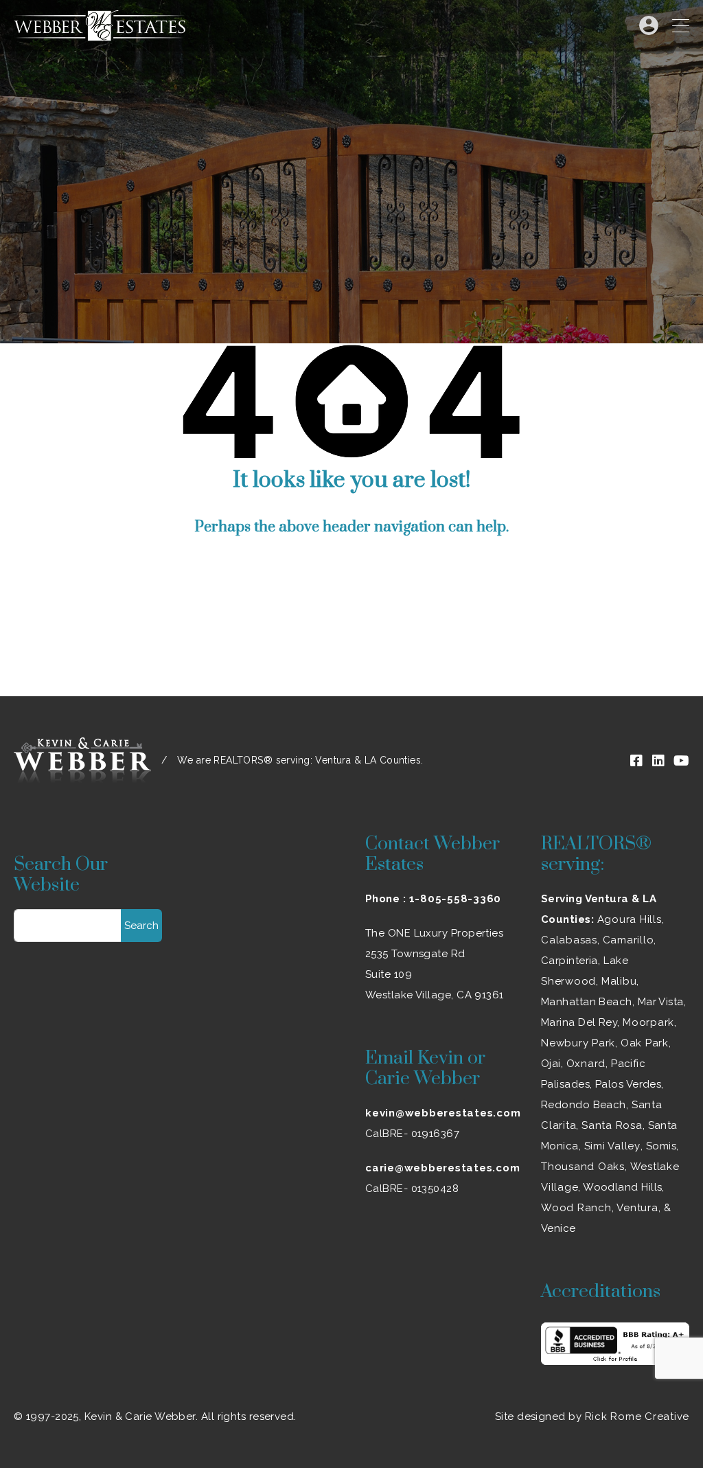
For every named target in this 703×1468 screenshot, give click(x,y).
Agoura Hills (629, 919)
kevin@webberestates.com (442, 1113)
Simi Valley (612, 1146)
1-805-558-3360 (455, 899)
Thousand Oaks (583, 1166)
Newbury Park (578, 1043)
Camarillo (628, 940)
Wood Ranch (576, 1208)
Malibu (619, 981)
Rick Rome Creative (637, 1416)
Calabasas (569, 940)
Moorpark (648, 1022)
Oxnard (586, 1063)
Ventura (637, 1208)
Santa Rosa (612, 1125)
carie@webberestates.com (442, 1168)
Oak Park (645, 1043)
